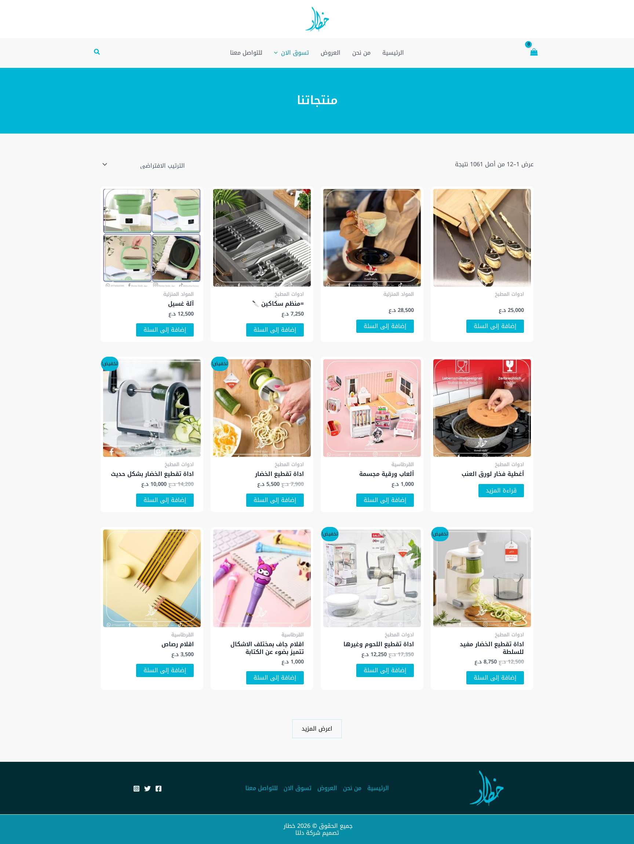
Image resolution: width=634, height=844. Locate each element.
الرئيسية (378, 788)
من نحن (352, 788)
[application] (277, 53)
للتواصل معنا (261, 788)
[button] (96, 53)
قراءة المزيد (501, 490)
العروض (327, 788)
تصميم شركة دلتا (317, 832)
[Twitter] (147, 788)
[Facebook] (158, 788)
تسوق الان (297, 788)
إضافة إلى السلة (495, 326)
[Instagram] (136, 788)
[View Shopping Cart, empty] (534, 52)
